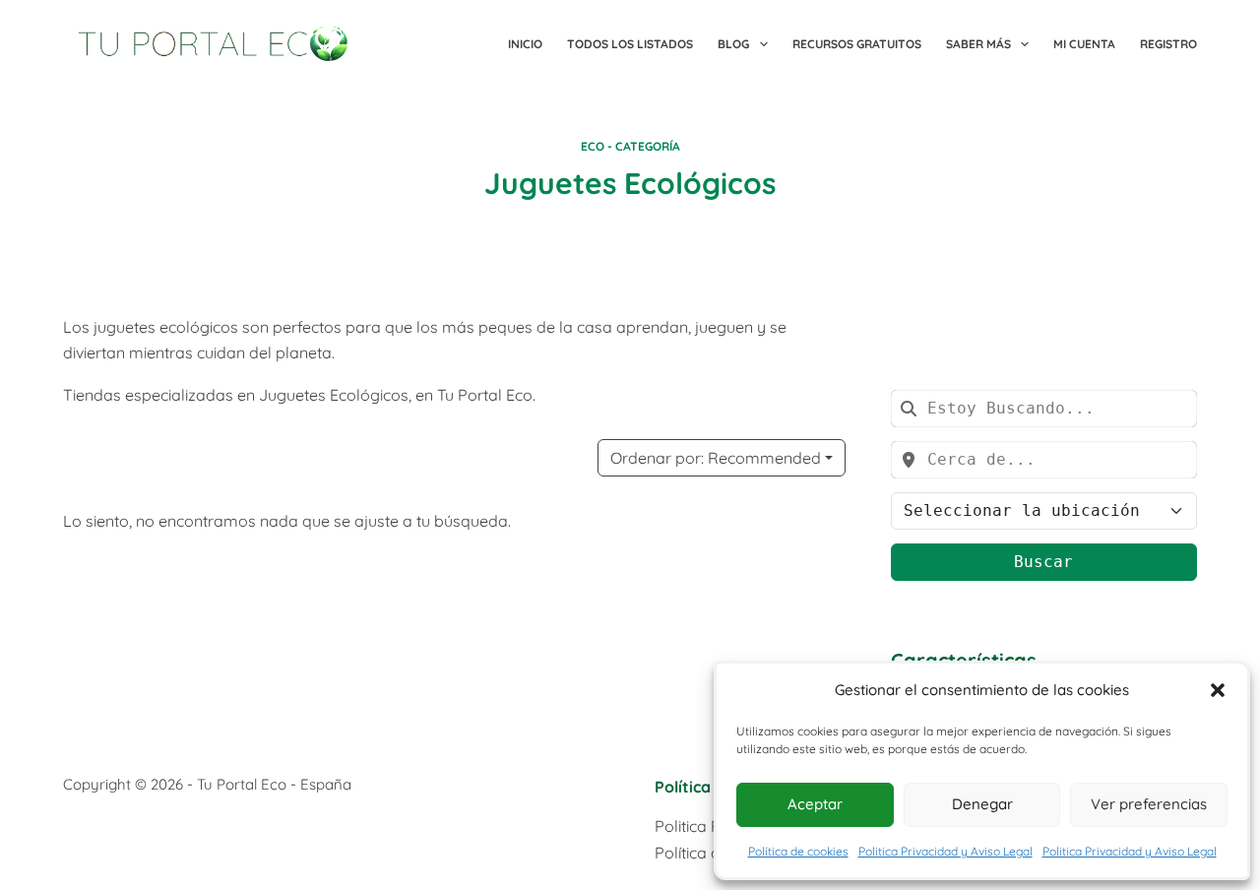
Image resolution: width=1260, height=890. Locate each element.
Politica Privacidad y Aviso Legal (945, 851)
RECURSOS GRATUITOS (856, 43)
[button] (1218, 690)
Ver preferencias (1149, 804)
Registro (1168, 43)
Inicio (525, 43)
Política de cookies (798, 851)
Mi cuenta (1084, 43)
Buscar (1043, 561)
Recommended (715, 458)
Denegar (982, 804)
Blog (733, 43)
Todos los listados (630, 43)
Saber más (978, 43)
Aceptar (815, 804)
